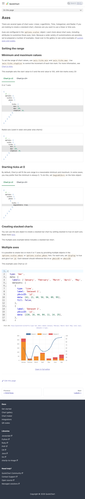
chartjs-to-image (9, 460)
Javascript (6, 436)
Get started (6, 409)
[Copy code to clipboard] (80, 91)
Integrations (7, 419)
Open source (7, 480)
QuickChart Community (11, 473)
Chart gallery (7, 412)
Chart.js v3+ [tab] (22, 78)
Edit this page (10, 381)
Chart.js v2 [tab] (8, 78)
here (13, 235)
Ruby (4, 443)
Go (3, 457)
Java (4, 453)
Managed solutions (10, 484)
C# (3, 450)
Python (5, 439)
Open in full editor (42, 369)
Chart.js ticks (7, 66)
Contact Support (8, 477)
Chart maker (7, 416)
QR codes (6, 423)
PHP (3, 446)
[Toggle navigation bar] (3, 3)
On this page (8, 10)
